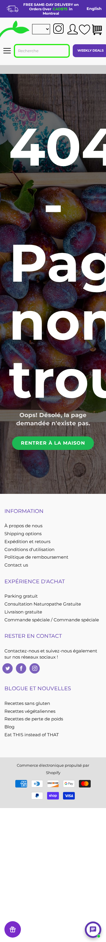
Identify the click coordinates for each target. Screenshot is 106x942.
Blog (9, 727)
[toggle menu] (7, 50)
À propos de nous (23, 525)
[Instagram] (34, 668)
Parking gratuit (21, 596)
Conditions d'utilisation (29, 549)
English (94, 8)
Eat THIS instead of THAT (31, 734)
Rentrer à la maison (53, 443)
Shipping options (23, 533)
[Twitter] (7, 668)
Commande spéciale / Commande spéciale (51, 620)
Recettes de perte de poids (33, 719)
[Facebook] (21, 668)
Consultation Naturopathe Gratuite (42, 604)
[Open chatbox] (93, 929)
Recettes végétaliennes (29, 711)
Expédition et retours (27, 541)
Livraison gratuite (23, 612)
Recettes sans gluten (27, 703)
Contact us (16, 565)
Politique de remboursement (36, 557)
